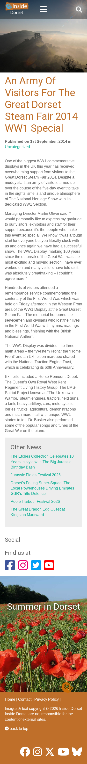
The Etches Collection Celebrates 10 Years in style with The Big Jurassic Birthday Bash (42, 461)
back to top (18, 729)
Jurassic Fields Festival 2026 (36, 475)
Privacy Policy (46, 699)
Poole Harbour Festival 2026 (35, 501)
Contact (24, 699)
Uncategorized (17, 147)
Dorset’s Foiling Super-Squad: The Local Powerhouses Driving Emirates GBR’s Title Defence (42, 488)
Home (10, 699)
